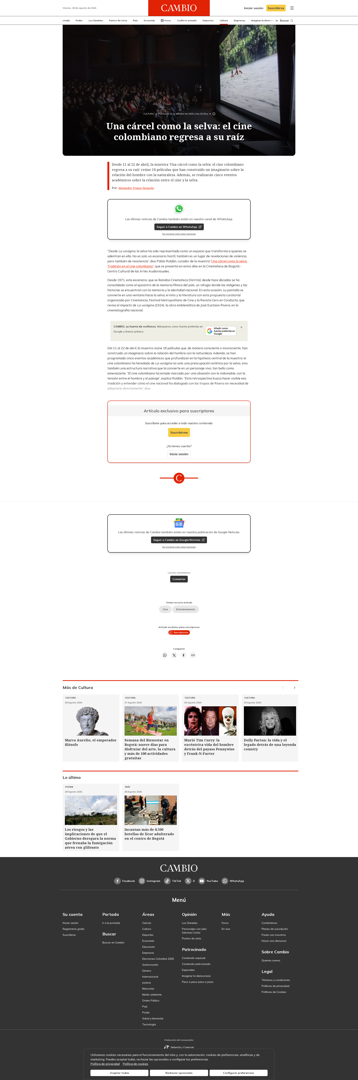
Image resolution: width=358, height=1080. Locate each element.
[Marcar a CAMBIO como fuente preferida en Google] (220, 331)
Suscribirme (179, 432)
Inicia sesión (179, 454)
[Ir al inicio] (179, 8)
